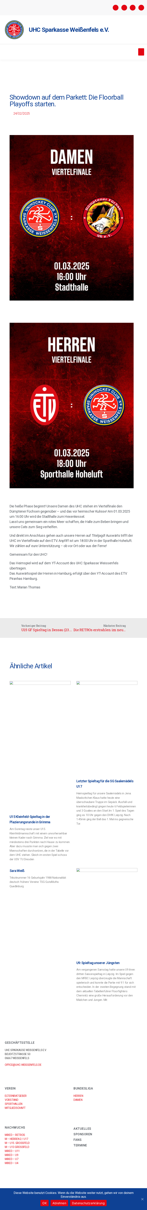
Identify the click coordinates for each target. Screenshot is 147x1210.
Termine (80, 1145)
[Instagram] (124, 8)
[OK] (142, 1199)
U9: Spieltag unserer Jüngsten (97, 963)
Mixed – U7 (11, 1159)
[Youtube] (141, 8)
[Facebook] (115, 8)
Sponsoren (83, 1134)
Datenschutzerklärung (88, 1203)
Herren (78, 1095)
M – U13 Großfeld (17, 1147)
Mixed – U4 (11, 1163)
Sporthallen (13, 1103)
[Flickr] (133, 8)
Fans (78, 1140)
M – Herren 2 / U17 (16, 1138)
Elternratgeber (16, 1095)
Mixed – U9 (11, 1155)
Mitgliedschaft (15, 1107)
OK (44, 1203)
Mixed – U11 (12, 1151)
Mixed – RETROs (15, 1134)
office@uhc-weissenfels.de (23, 1064)
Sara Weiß (17, 871)
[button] (141, 52)
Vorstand (11, 1099)
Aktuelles (82, 1129)
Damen (78, 1099)
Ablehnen (59, 1203)
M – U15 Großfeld (17, 1142)
